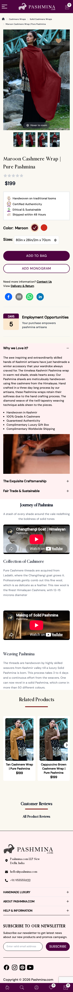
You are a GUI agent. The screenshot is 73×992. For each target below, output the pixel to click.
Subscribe (57, 946)
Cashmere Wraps (17, 19)
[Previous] (6, 80)
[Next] (66, 80)
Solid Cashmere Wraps (41, 19)
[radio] (34, 227)
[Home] (3, 18)
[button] (67, 745)
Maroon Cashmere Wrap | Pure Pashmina (26, 24)
